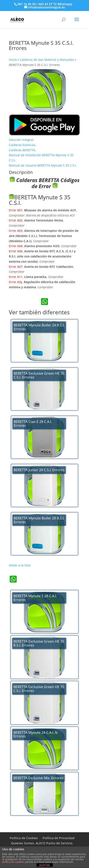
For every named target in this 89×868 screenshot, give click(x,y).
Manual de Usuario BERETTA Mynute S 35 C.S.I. (43, 165)
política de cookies (13, 861)
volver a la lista (19, 565)
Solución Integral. (21, 140)
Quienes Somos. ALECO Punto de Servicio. (42, 843)
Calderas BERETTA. (22, 150)
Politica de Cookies (24, 838)
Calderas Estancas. (22, 145)
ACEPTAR (44, 865)
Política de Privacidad (59, 838)
